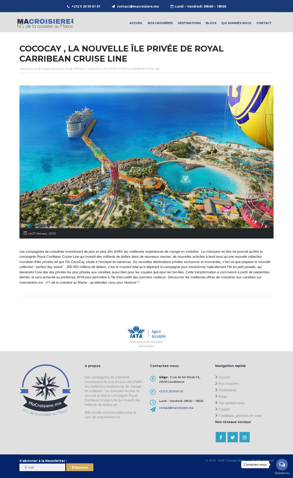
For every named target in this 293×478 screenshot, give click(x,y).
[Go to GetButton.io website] (282, 473)
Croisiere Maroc (235, 460)
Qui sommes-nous (236, 23)
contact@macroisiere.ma (138, 6)
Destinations (189, 23)
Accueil (136, 23)
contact (263, 23)
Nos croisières (160, 23)
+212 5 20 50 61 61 (86, 6)
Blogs (211, 23)
